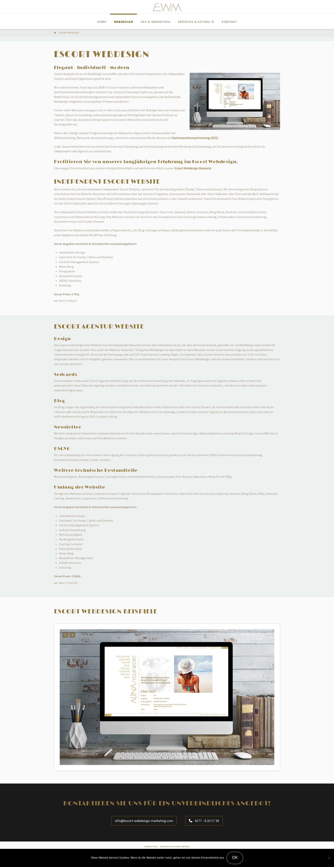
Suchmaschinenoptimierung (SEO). (195, 138)
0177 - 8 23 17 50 (206, 820)
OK (235, 857)
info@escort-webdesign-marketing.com (144, 820)
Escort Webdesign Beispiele (193, 168)
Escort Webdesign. (215, 161)
